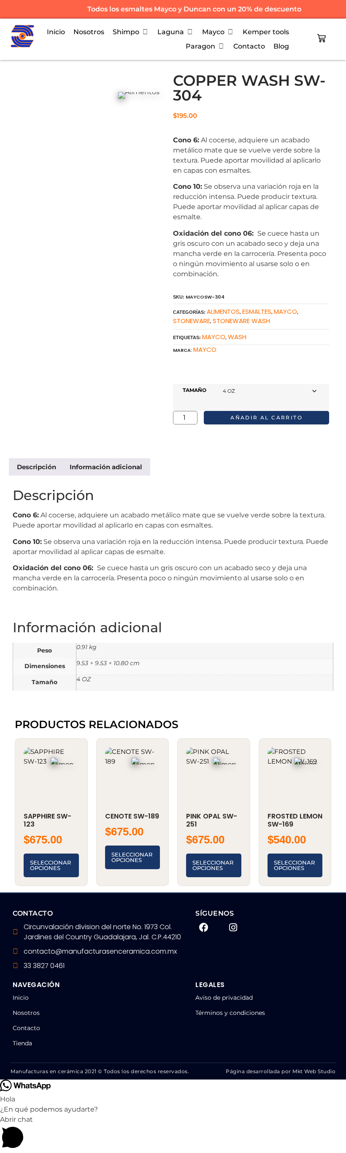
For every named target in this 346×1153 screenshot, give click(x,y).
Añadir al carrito (266, 417)
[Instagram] (233, 927)
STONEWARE (191, 320)
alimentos (223, 311)
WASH (237, 336)
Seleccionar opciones (50, 865)
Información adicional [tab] (106, 467)
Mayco (204, 349)
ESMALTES (256, 311)
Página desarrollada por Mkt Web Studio (280, 1071)
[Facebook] (203, 927)
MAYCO (285, 311)
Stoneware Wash (241, 320)
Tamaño (194, 390)
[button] (130, 32)
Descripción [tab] (36, 467)
